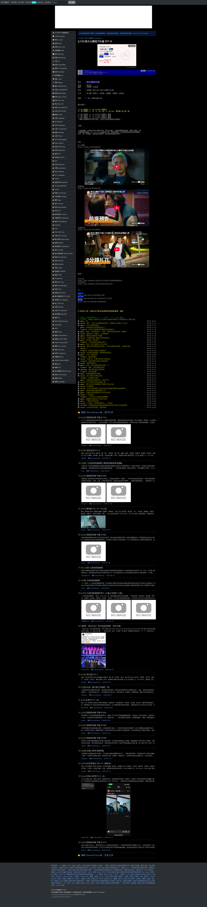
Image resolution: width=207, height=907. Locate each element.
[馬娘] (88, 881)
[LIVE (90, 872)
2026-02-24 (106, 746)
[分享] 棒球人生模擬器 (129, 883)
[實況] (146, 876)
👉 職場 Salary (57, 332)
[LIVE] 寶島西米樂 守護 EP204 (93, 713)
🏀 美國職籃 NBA (58, 50)
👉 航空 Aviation (57, 250)
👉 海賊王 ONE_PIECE (59, 339)
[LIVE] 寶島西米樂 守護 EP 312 (94, 417)
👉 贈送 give (56, 364)
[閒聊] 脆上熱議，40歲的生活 (133, 870)
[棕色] (82, 883)
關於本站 (41, 2)
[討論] (74, 866)
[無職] (78, 883)
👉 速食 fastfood (57, 264)
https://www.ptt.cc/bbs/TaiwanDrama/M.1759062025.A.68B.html (111, 319)
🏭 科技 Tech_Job (58, 100)
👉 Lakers (55, 189)
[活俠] (152, 872)
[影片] (120, 879)
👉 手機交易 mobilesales (60, 218)
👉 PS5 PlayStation (58, 125)
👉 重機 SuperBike (58, 382)
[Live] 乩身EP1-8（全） (90, 700)
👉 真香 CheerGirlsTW (59, 107)
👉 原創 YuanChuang (59, 375)
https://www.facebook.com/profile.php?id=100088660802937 (100, 280)
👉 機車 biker (56, 200)
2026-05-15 (106, 682)
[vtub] (147, 872)
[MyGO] (53, 879)
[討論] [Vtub (108, 879)
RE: (64, 874)
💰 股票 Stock (57, 43)
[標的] (101, 874)
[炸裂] (98, 883)
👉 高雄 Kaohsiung (58, 147)
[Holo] (88, 883)
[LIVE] (69, 866)
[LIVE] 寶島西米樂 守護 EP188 (93, 738)
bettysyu (84, 695)
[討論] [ (138, 879)
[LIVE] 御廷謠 (148, 870)
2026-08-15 (106, 458)
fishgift (83, 458)
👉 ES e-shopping (58, 175)
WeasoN (84, 445)
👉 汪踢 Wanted (57, 307)
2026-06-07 (109, 670)
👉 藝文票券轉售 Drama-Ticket (62, 253)
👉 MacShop (56, 225)
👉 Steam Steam (57, 143)
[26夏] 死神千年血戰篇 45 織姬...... (93, 866)
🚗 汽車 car (56, 61)
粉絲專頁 (48, 2)
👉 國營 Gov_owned (59, 346)
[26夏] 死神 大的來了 (80, 872)
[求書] (64, 879)
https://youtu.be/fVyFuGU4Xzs (89, 229)
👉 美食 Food (56, 289)
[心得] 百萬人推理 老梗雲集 (92, 751)
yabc (82, 471)
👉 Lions (55, 229)
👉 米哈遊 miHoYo (58, 157)
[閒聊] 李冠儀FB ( (56, 883)
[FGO (104, 872)
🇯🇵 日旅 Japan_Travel (59, 97)
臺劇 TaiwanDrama (96, 38)
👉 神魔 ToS (56, 367)
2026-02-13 (108, 759)
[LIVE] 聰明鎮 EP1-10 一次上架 (94, 509)
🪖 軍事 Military (57, 83)
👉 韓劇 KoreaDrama (59, 193)
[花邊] (96, 876)
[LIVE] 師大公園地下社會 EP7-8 (95, 41)
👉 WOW (55, 179)
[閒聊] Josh (70, 879)
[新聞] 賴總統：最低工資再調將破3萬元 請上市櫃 (139, 881)
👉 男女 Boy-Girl (57, 104)
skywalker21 (85, 575)
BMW (69, 883)
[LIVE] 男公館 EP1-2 (89, 674)
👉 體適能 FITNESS (58, 271)
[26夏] (136, 876)
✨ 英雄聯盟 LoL (57, 75)
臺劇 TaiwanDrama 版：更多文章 (97, 855)
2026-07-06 (106, 563)
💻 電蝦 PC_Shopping (59, 68)
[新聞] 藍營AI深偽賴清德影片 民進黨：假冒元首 (106, 881)
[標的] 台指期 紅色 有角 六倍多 (140, 874)
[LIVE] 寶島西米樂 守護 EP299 (93, 476)
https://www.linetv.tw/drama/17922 (91, 295)
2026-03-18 (106, 720)
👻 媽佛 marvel (57, 115)
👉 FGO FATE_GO (58, 232)
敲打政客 (30, 2)
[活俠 (94, 872)
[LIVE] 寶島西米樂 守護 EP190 (93, 725)
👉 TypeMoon (57, 325)
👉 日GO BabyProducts (60, 321)
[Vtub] (99, 872)
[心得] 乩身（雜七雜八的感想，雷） (96, 687)
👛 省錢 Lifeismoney (59, 58)
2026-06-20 (109, 621)
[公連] (88, 879)
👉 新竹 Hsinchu (57, 204)
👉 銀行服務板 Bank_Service (61, 371)
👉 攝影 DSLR (57, 275)
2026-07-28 (106, 530)
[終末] (93, 883)
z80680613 (85, 621)
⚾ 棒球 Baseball (58, 54)
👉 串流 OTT (56, 211)
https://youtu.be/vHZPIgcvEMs (89, 188)
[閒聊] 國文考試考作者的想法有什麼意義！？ (81, 874)
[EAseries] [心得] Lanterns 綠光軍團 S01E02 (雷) (73, 894)
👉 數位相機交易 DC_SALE (61, 296)
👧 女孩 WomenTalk (59, 111)
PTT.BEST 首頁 (83, 38)
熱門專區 (14, 2)
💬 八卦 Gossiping (58, 36)
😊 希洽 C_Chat (57, 40)
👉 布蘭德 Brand (57, 357)
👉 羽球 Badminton (58, 150)
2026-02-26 (106, 733)
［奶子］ (116, 874)
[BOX (141, 876)
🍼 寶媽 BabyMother (59, 93)
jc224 (83, 588)
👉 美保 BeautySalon (59, 207)
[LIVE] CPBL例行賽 (111, 876)
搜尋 (72, 2)
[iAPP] (101, 879)
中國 (108, 872)
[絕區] (83, 879)
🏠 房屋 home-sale (58, 47)
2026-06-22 (110, 575)
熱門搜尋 (54, 866)
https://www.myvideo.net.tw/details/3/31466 (95, 298)
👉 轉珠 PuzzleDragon (59, 286)
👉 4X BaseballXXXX (59, 186)
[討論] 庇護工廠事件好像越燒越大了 (108, 868)
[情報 (126, 876)
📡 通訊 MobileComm (59, 86)
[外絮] (131, 876)
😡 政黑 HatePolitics (59, 65)
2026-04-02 (108, 708)
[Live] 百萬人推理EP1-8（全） (93, 776)
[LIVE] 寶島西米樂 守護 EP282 (93, 535)
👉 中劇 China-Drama (59, 236)
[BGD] (153, 876)
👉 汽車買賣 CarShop (59, 197)
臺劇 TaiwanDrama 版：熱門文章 (97, 412)
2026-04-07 (107, 695)
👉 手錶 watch (57, 268)
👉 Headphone (57, 278)
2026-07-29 (107, 504)
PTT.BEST (5, 2)
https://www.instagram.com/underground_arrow (95, 283)
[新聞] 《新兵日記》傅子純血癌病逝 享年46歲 (101, 626)
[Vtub (70, 876)
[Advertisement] (103, 17)
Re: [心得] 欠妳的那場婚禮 (92, 568)
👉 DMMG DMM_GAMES (60, 360)
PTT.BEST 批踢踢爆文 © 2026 (58, 890)
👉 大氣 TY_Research (59, 129)
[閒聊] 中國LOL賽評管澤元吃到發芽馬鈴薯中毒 (126, 872)
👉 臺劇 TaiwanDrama (59, 335)
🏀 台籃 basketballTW (59, 90)
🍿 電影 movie (57, 79)
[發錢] (120, 876)
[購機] (115, 879)
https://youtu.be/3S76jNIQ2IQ (89, 147)
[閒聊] (64, 866)
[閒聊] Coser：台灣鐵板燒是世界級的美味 (134, 868)
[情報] (107, 866)
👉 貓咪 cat (56, 318)
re (80, 876)
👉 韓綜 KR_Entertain (59, 257)
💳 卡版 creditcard (58, 118)
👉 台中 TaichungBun (59, 140)
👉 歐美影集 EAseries (59, 214)
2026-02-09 (106, 850)
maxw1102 (85, 670)
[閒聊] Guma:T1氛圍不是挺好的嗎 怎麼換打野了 (69, 881)
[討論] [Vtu (94, 879)
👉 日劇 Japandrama (59, 168)
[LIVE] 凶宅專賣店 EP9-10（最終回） (96, 763)
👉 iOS (54, 161)
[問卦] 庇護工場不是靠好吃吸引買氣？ (80, 870)
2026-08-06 (105, 471)
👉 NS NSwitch (57, 122)
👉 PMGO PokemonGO (60, 343)
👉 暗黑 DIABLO (57, 243)
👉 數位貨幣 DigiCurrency (60, 239)
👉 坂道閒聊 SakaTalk (59, 314)
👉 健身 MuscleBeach (59, 221)
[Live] (66, 876)
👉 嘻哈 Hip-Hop (58, 282)
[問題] (122, 874)
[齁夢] (91, 876)
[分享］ (77, 879)
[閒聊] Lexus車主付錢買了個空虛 (61, 872)
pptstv (83, 563)
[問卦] (55, 874)
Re (143, 872)
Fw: (102, 876)
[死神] (79, 866)
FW (64, 883)
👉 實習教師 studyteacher (60, 246)
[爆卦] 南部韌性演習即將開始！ (111, 883)
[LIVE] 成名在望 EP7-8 (90, 450)
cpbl (73, 883)
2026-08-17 (107, 445)
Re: (87, 876)
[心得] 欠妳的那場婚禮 (90, 580)
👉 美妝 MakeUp (57, 261)
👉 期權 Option (57, 378)
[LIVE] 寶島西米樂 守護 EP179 (93, 842)
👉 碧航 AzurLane (58, 350)
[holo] (106, 874)
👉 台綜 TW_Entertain (59, 310)
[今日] (60, 874)
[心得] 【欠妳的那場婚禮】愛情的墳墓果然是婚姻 (101, 463)
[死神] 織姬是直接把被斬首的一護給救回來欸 (108, 870)
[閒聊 (77, 876)
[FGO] (111, 874)
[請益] (149, 879)
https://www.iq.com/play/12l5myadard (92, 301)
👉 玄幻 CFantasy (58, 172)
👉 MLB (55, 328)
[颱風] (144, 879)
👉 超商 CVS (56, 154)
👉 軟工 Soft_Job (58, 303)
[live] (83, 876)
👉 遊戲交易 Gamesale (60, 182)
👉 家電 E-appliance (59, 353)
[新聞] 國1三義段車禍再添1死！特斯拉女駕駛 (124, 866)
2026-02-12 (109, 837)
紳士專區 (21, 2)
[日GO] (58, 876)
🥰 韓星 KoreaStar (58, 72)
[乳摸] (59, 879)
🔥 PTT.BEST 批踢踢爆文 (60, 33)
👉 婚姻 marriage (58, 132)
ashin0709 (84, 708)
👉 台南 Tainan (57, 136)
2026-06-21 (105, 588)
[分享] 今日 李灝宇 (129, 879)
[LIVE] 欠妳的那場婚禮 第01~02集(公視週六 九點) (101, 593)
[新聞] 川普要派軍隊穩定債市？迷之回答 (83, 868)
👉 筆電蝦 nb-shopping (60, 300)
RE (128, 874)
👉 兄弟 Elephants (58, 164)
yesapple (84, 759)
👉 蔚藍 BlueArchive (59, 293)
